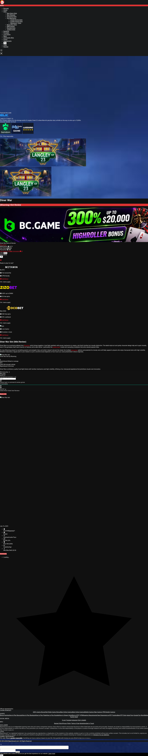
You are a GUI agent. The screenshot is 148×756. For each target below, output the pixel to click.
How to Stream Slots (65, 715)
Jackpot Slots (11, 29)
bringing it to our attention (101, 735)
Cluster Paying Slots (16, 20)
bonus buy (74, 350)
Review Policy (58, 723)
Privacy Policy (66, 723)
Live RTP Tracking (111, 715)
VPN (81, 715)
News (5, 36)
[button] (2, 5)
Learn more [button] (51, 753)
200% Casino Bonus (39, 712)
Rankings (6, 31)
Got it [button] (1, 755)
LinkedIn (83, 720)
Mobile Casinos (89, 712)
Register (5, 47)
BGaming (27, 345)
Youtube (68, 720)
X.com (64, 720)
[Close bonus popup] (1, 257)
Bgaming (11, 531)
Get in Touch (90, 723)
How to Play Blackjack (29, 715)
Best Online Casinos (78, 712)
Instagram (75, 720)
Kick (79, 720)
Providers (6, 33)
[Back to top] (1, 745)
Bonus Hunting (4, 715)
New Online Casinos (66, 712)
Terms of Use (75, 723)
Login (5, 45)
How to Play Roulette (53, 715)
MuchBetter (144, 715)
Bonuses (6, 8)
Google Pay (137, 715)
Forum (5, 39)
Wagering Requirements (90, 715)
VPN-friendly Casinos (108, 712)
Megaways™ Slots (15, 23)
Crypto (5, 10)
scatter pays (56, 347)
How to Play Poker (41, 715)
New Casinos (98, 712)
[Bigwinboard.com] (2, 4)
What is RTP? (76, 715)
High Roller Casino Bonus (52, 712)
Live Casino (6, 34)
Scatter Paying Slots (16, 21)
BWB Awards (11, 26)
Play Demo (3, 245)
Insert (17, 751)
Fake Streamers (101, 715)
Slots (5, 12)
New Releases (11, 15)
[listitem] (5, 133)
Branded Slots (11, 28)
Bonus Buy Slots (12, 25)
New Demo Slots (12, 13)
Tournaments (7, 41)
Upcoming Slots (11, 16)
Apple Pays (130, 715)
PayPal (72, 717)
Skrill (76, 717)
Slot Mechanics (11, 18)
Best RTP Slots (121, 715)
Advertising (83, 723)
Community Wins (8, 38)
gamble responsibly (16, 738)
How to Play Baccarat (15, 715)
